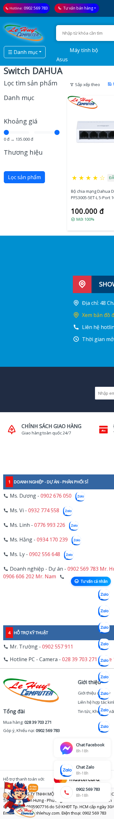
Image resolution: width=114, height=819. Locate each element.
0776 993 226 (49, 524)
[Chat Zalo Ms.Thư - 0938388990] (104, 677)
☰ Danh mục (23, 52)
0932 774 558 (43, 510)
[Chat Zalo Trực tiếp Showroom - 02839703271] (104, 628)
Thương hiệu (23, 152)
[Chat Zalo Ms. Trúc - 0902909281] (104, 661)
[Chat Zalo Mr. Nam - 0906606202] (104, 644)
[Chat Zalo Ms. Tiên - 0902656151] (104, 710)
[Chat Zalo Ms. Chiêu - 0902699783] (104, 727)
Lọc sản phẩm (24, 177)
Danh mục (19, 97)
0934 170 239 (52, 539)
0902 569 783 (36, 8)
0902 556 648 (44, 554)
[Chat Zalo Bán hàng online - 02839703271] (104, 595)
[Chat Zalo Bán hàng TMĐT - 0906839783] (104, 611)
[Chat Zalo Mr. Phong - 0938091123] (104, 694)
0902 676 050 (56, 495)
